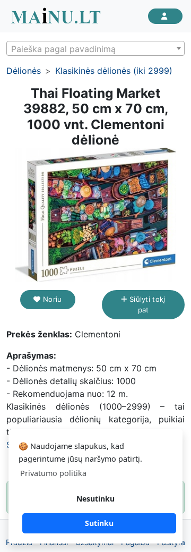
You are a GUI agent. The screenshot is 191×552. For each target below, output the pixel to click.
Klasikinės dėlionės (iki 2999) (113, 70)
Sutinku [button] (99, 523)
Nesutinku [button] (95, 499)
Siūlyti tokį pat (146, 304)
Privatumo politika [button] (53, 473)
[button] (175, 157)
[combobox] (95, 48)
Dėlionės (23, 70)
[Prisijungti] (165, 16)
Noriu (51, 299)
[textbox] (95, 48)
